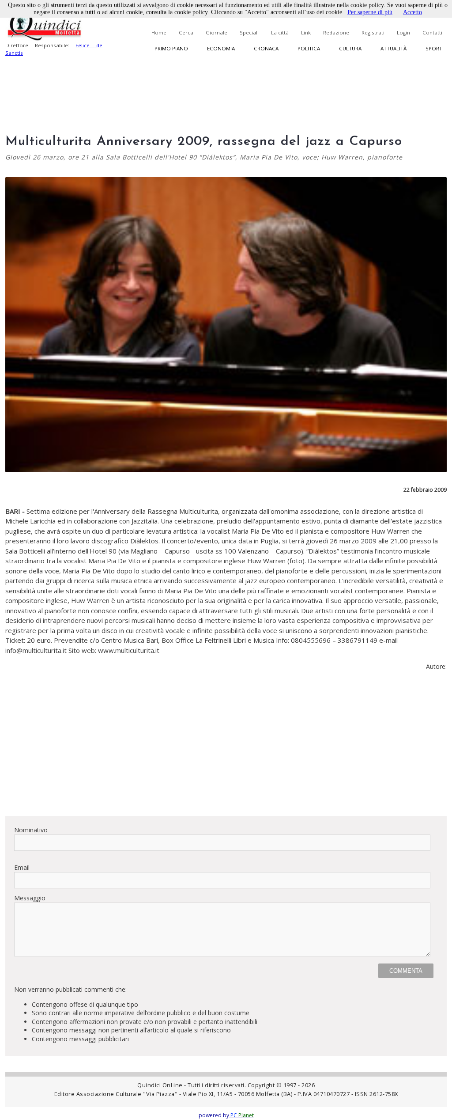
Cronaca (266, 48)
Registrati (373, 32)
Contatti (432, 32)
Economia (221, 48)
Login (403, 32)
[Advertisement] (226, 747)
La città (280, 32)
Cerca (186, 32)
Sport (434, 48)
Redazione (336, 32)
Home (158, 32)
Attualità (393, 48)
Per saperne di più (369, 12)
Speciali (249, 32)
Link (306, 32)
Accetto (412, 12)
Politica (309, 48)
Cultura (350, 48)
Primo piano (171, 48)
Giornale (216, 32)
